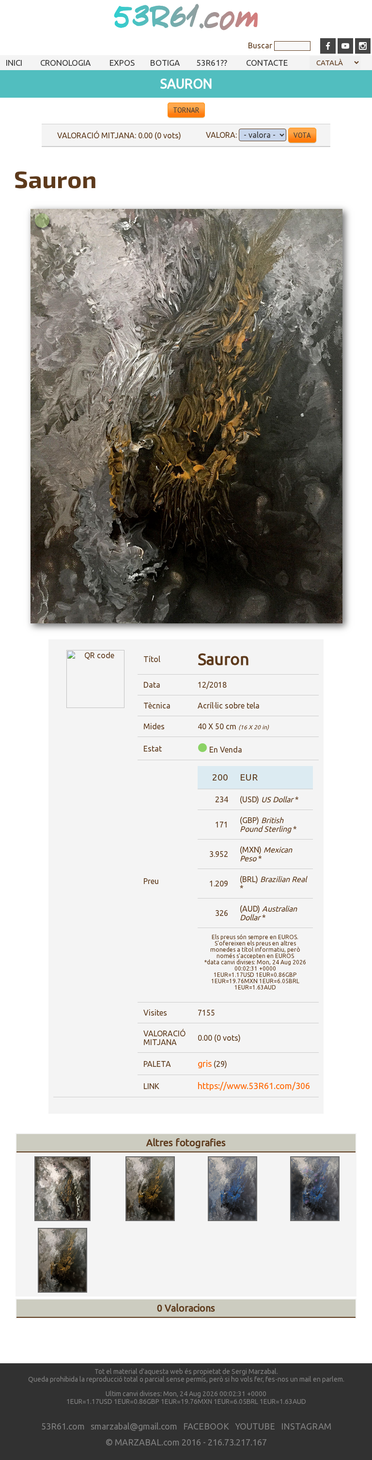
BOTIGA (165, 62)
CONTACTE (267, 62)
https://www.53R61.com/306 (254, 1086)
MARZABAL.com (147, 1442)
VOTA (302, 135)
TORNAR (186, 110)
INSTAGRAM (306, 1426)
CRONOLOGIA (65, 62)
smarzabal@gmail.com (134, 1426)
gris (205, 1063)
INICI (14, 62)
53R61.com (186, 18)
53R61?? (211, 62)
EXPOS (122, 62)
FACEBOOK (206, 1426)
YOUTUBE (255, 1426)
